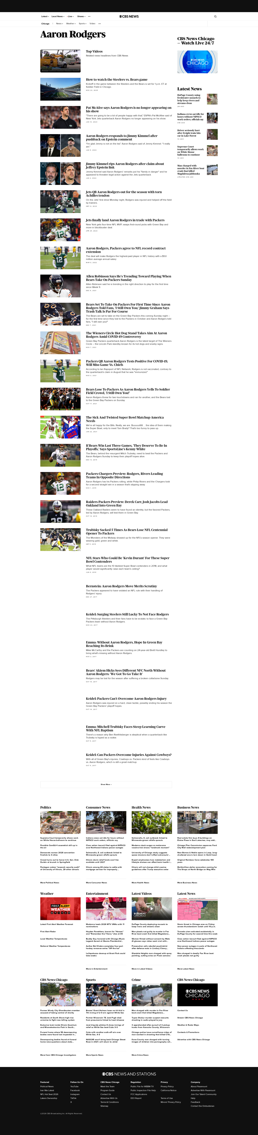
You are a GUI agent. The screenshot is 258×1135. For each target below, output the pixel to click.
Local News (57, 16)
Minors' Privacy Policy (171, 1102)
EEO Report (136, 1098)
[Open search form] (215, 16)
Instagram (75, 1094)
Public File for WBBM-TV (142, 1086)
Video (92, 23)
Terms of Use (167, 1098)
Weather (70, 23)
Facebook (75, 1090)
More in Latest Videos (142, 969)
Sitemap (104, 1106)
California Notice (168, 1090)
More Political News (49, 882)
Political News (46, 1086)
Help (193, 1098)
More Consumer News (96, 882)
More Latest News (185, 969)
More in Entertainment (96, 969)
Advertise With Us (109, 1098)
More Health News (140, 882)
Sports (82, 23)
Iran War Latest (47, 1090)
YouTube (74, 1086)
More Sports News (94, 1055)
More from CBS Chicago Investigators (58, 1055)
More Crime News (140, 1055)
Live (70, 16)
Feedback (195, 1102)
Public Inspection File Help (143, 1090)
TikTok (73, 1098)
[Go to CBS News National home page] (129, 16)
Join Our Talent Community (203, 1094)
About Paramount (199, 1086)
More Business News (187, 882)
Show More (105, 784)
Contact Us (106, 1094)
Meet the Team (107, 1086)
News (59, 23)
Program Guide (107, 1090)
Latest (44, 16)
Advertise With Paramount (203, 1090)
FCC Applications (139, 1094)
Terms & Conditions (110, 1102)
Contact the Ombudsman (202, 1106)
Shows (80, 16)
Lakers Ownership (48, 1098)
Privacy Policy (167, 1086)
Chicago (45, 23)
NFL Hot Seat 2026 (49, 1094)
